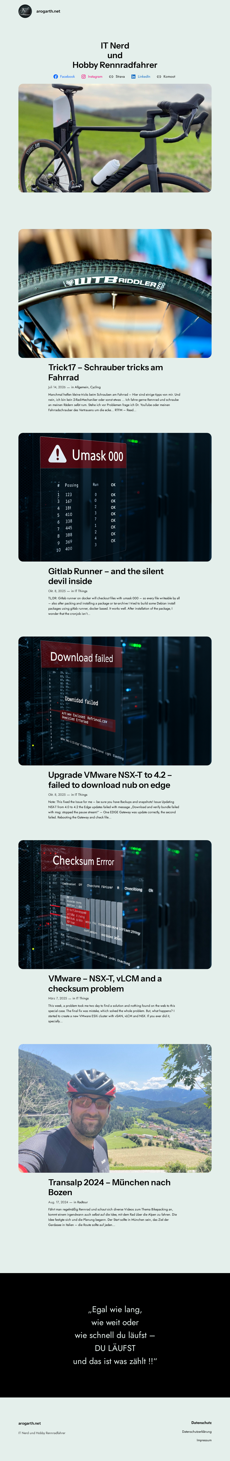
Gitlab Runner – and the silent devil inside (106, 576)
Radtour (82, 1202)
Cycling (95, 387)
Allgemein (81, 387)
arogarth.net (48, 11)
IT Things (81, 591)
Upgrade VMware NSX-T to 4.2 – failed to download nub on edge (110, 780)
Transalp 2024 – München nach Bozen (109, 1187)
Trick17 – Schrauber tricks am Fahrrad (105, 372)
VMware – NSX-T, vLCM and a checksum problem (105, 984)
